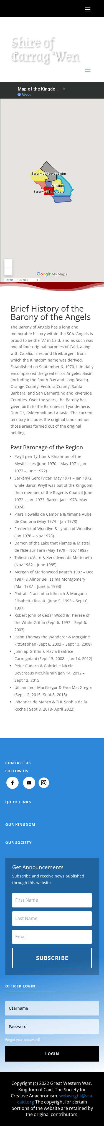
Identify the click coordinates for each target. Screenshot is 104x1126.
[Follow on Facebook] (12, 783)
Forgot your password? (22, 1039)
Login (52, 1053)
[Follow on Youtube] (29, 783)
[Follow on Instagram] (44, 783)
